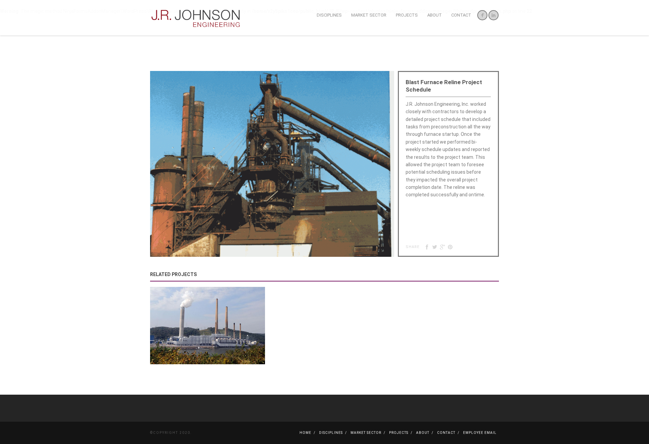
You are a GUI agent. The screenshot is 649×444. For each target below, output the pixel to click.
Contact (461, 15)
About (434, 15)
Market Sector (368, 15)
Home (305, 433)
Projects (407, 15)
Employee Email (480, 433)
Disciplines (329, 15)
